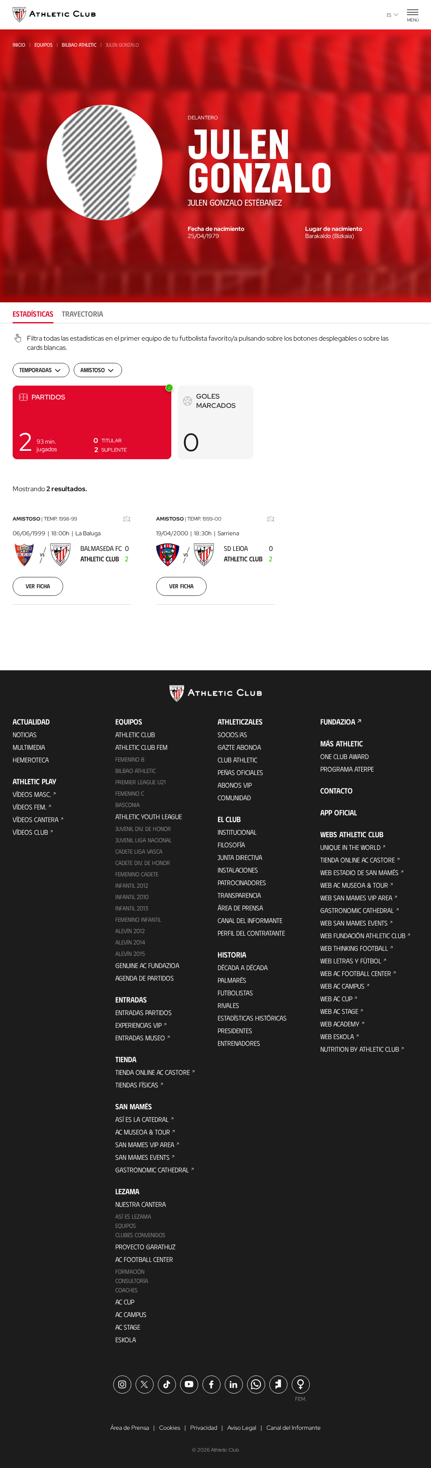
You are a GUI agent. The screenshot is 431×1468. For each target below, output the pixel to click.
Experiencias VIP (138, 1025)
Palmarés (232, 980)
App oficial (338, 812)
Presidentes (235, 1030)
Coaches (126, 1289)
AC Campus (130, 1314)
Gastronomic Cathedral (152, 1170)
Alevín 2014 (130, 942)
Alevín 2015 (130, 953)
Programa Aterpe (347, 769)
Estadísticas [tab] (33, 313)
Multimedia (29, 747)
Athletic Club (135, 734)
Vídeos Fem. (29, 807)
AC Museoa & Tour (142, 1132)
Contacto (336, 790)
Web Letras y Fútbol (350, 961)
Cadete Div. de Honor (142, 862)
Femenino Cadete (136, 874)
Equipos (44, 45)
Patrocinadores (242, 882)
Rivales (228, 1005)
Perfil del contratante (251, 933)
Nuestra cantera (140, 1204)
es (389, 15)
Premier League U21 (140, 782)
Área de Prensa (240, 908)
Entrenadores (239, 1043)
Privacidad (203, 1427)
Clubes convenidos (140, 1234)
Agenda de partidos (144, 978)
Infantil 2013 (131, 908)
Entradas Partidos (143, 1012)
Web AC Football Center (355, 973)
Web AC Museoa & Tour (354, 885)
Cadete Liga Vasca (138, 851)
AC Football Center (144, 1259)
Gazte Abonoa (239, 747)
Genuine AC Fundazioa (147, 965)
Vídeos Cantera (36, 819)
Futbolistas (235, 993)
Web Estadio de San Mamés (359, 872)
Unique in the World (350, 847)
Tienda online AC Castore (152, 1072)
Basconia (127, 804)
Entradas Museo (140, 1038)
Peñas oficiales (240, 772)
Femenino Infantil (138, 919)
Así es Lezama (133, 1216)
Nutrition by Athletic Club (359, 1049)
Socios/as (232, 734)
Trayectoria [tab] (82, 313)
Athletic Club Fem (141, 747)
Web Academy (339, 1024)
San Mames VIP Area (144, 1144)
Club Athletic (237, 760)
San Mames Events (142, 1157)
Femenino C (129, 793)
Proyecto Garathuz (145, 1247)
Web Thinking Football (354, 948)
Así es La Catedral (142, 1119)
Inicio (19, 45)
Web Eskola (337, 1036)
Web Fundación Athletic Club (362, 935)
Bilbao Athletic (79, 45)
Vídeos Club (30, 832)
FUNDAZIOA (337, 721)
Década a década (243, 967)
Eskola (125, 1340)
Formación (129, 1271)
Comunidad (234, 797)
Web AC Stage (339, 1011)
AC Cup (124, 1302)
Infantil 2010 (132, 896)
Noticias (25, 734)
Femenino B (129, 759)
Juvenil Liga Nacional (143, 840)
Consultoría (131, 1280)
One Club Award (344, 756)
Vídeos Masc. (32, 794)
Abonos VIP (235, 785)
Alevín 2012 (130, 930)
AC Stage (127, 1327)
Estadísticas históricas (252, 1018)
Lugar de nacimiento (333, 229)
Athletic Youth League (148, 816)
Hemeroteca (31, 760)
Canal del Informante (250, 920)
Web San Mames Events (354, 923)
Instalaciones (238, 870)
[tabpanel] (215, 479)
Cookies (169, 1427)
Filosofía (231, 845)
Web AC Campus (342, 986)
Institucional (237, 832)
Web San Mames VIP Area (356, 898)
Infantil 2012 (131, 885)
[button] (92, 422)
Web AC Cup (336, 998)
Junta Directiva (240, 857)
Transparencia (239, 895)
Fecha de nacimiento (216, 229)
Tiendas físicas (136, 1085)
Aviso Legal (241, 1427)
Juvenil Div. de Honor (143, 828)
